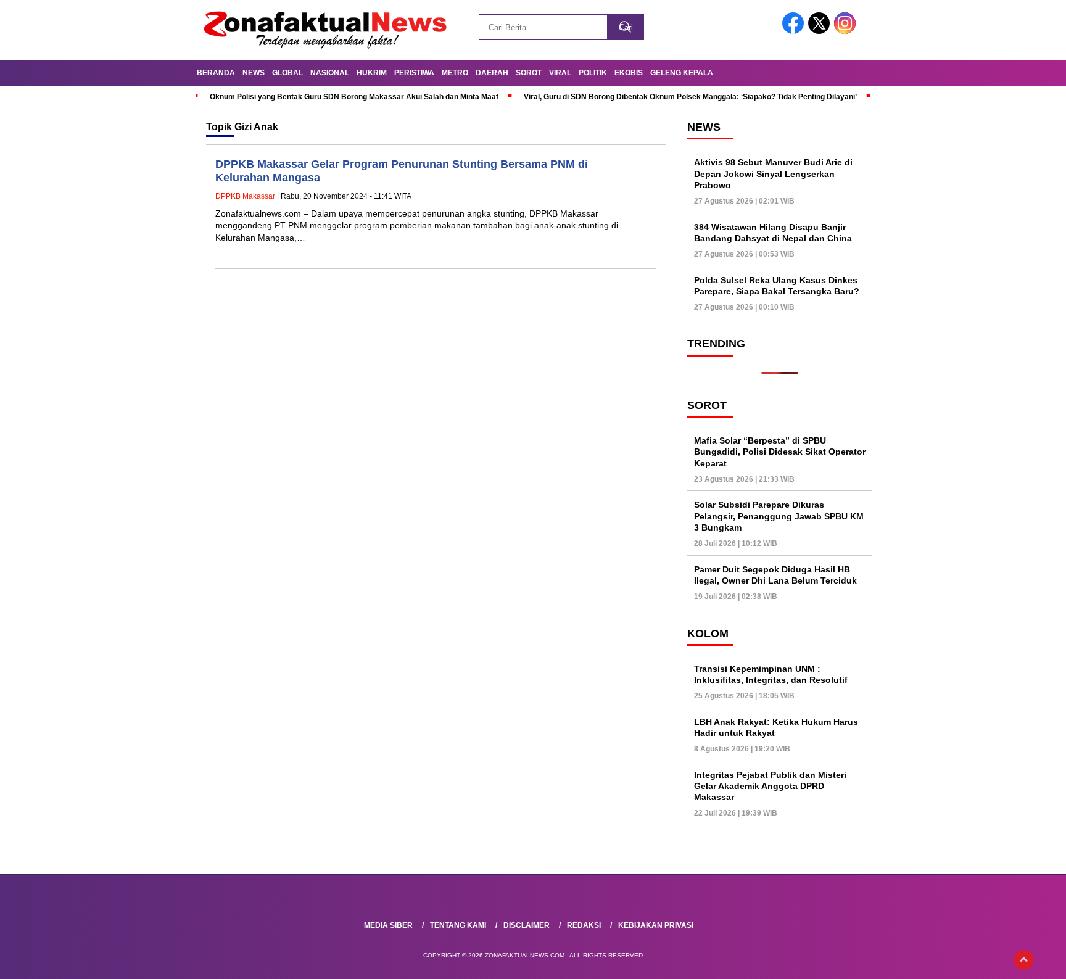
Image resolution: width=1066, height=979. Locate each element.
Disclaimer (526, 925)
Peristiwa (414, 72)
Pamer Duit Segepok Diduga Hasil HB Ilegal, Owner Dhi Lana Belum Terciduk (775, 574)
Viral (560, 72)
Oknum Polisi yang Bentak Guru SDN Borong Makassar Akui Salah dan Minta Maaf (354, 97)
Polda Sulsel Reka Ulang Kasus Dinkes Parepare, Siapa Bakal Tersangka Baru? (776, 285)
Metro (455, 72)
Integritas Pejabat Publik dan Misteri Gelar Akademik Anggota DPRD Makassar (770, 786)
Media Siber (388, 925)
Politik (593, 72)
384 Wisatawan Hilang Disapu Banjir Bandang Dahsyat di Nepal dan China (773, 232)
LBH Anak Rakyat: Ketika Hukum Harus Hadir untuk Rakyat (776, 727)
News (253, 72)
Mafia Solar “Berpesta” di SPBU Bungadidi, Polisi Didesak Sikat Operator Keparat (780, 452)
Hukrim (372, 72)
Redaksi (584, 925)
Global (287, 72)
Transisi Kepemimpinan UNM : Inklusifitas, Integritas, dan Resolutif (771, 674)
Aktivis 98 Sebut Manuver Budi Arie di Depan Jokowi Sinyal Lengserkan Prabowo (773, 173)
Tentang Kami (458, 925)
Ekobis (628, 72)
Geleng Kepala (681, 72)
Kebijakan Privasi (655, 925)
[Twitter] (821, 31)
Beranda (216, 72)
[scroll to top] (1024, 960)
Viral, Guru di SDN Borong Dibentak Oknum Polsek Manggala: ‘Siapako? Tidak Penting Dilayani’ (690, 97)
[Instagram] (847, 31)
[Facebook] (795, 31)
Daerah (492, 72)
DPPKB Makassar (245, 196)
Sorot (529, 72)
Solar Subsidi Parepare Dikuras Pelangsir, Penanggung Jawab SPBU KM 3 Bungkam (779, 516)
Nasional (329, 72)
